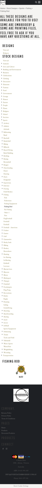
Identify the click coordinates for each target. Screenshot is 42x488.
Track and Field (9, 338)
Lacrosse (6, 266)
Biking (6, 144)
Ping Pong (7, 290)
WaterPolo (7, 346)
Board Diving (8, 150)
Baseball (6, 138)
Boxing (6, 159)
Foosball (6, 221)
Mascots (6, 272)
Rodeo (6, 296)
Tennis (6, 335)
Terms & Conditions (8, 419)
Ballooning (7, 132)
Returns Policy (6, 413)
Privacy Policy (6, 416)
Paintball (7, 284)
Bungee (6, 165)
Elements (6, 84)
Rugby (6, 299)
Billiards (6, 147)
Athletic (6, 126)
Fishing (28, 8)
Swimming (7, 332)
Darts (5, 177)
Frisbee (6, 230)
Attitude (6, 129)
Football (6, 224)
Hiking (6, 245)
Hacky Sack (7, 242)
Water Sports (8, 344)
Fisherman (7, 201)
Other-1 (6, 213)
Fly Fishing (8, 209)
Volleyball (7, 341)
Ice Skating (7, 257)
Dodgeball (7, 180)
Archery (6, 123)
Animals (6, 64)
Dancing (6, 174)
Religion (6, 111)
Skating (6, 317)
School (5, 114)
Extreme (6, 186)
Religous (6, 53)
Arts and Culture (9, 67)
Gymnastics (7, 239)
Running (6, 302)
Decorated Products (8, 433)
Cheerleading (8, 168)
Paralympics (8, 287)
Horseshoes (7, 251)
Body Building (8, 153)
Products (4, 430)
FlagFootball (8, 218)
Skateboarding (8, 314)
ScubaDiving (8, 308)
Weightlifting (8, 349)
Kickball (6, 263)
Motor (6, 275)
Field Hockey (8, 192)
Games (6, 233)
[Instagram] (6, 448)
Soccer (6, 323)
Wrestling (7, 352)
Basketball (7, 141)
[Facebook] (3, 448)
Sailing (6, 305)
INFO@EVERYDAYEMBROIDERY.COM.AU (21, 474)
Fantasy (5, 87)
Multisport (7, 278)
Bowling (6, 156)
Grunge (5, 96)
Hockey (6, 248)
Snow (5, 320)
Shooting (7, 311)
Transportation (8, 355)
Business (6, 73)
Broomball (7, 162)
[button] (36, 2)
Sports (21, 8)
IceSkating (7, 260)
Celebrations (7, 75)
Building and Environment (12, 70)
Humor (5, 99)
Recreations (8, 293)
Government (7, 93)
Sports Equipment (10, 329)
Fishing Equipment (10, 204)
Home (2, 8)
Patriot (5, 102)
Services (6, 117)
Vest (5, 215)
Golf (5, 236)
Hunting (6, 254)
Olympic (6, 281)
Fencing (6, 189)
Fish (5, 198)
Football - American (10, 227)
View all (6, 50)
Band (5, 135)
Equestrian (7, 183)
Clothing (6, 78)
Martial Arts (8, 269)
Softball (6, 326)
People (5, 105)
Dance (6, 171)
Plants (5, 108)
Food (4, 90)
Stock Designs (12, 8)
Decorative (6, 82)
